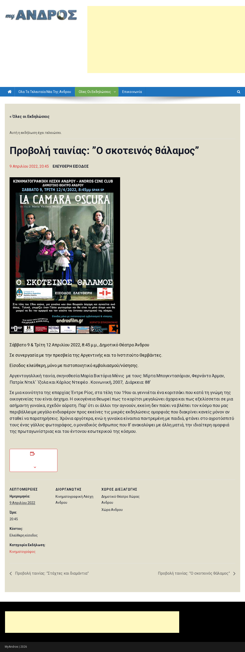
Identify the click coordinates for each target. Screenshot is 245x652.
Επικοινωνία (132, 92)
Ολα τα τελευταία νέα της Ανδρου (44, 92)
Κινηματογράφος (23, 552)
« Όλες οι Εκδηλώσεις (30, 116)
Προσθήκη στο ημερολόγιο (33, 460)
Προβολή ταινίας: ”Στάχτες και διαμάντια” (51, 573)
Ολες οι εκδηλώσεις (95, 92)
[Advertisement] (166, 39)
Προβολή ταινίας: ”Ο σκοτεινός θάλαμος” (194, 573)
